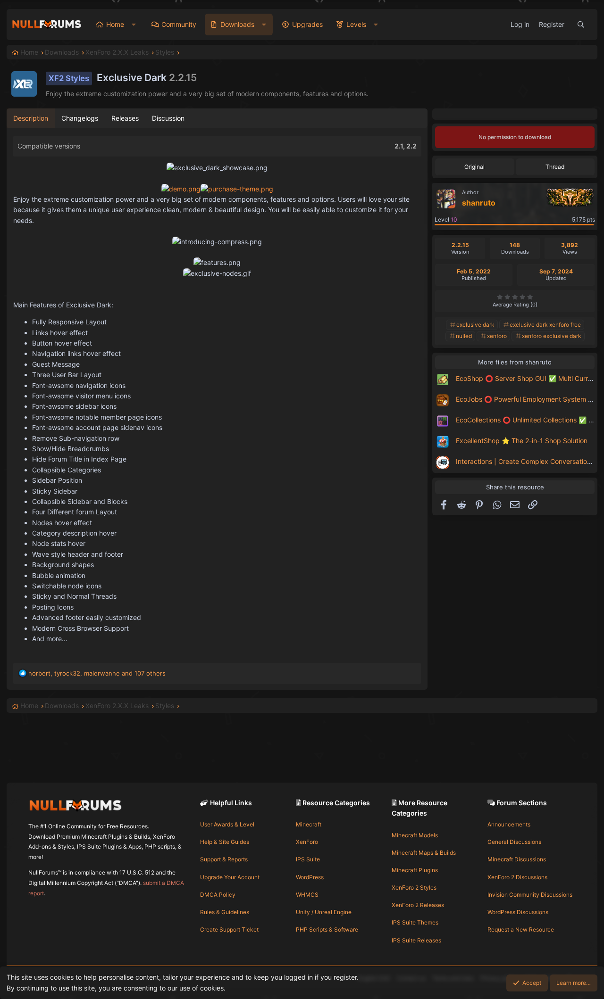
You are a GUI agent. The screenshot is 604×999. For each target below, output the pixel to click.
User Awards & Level (227, 824)
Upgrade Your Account (230, 877)
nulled (464, 335)
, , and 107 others (97, 673)
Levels (356, 24)
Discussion (168, 118)
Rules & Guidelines (224, 912)
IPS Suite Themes (415, 922)
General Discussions (514, 841)
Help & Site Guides (224, 841)
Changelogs (79, 118)
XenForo (307, 841)
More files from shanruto (515, 362)
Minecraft (308, 824)
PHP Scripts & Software (327, 929)
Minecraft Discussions (516, 859)
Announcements (508, 824)
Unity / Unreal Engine (324, 912)
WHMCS (307, 894)
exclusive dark (475, 324)
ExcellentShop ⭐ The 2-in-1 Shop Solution (521, 441)
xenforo (497, 335)
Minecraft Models (415, 835)
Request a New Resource (520, 929)
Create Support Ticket (229, 929)
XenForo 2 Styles (414, 887)
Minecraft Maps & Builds (424, 852)
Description (30, 118)
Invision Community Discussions (529, 894)
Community (178, 24)
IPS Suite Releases (416, 940)
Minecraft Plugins (415, 870)
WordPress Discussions (517, 912)
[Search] (581, 24)
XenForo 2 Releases (418, 904)
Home (115, 24)
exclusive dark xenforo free (545, 324)
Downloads (237, 24)
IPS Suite (308, 859)
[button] (134, 24)
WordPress (310, 877)
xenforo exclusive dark (551, 335)
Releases (125, 118)
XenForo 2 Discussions (517, 877)
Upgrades (307, 24)
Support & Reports (224, 859)
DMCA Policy (217, 894)
